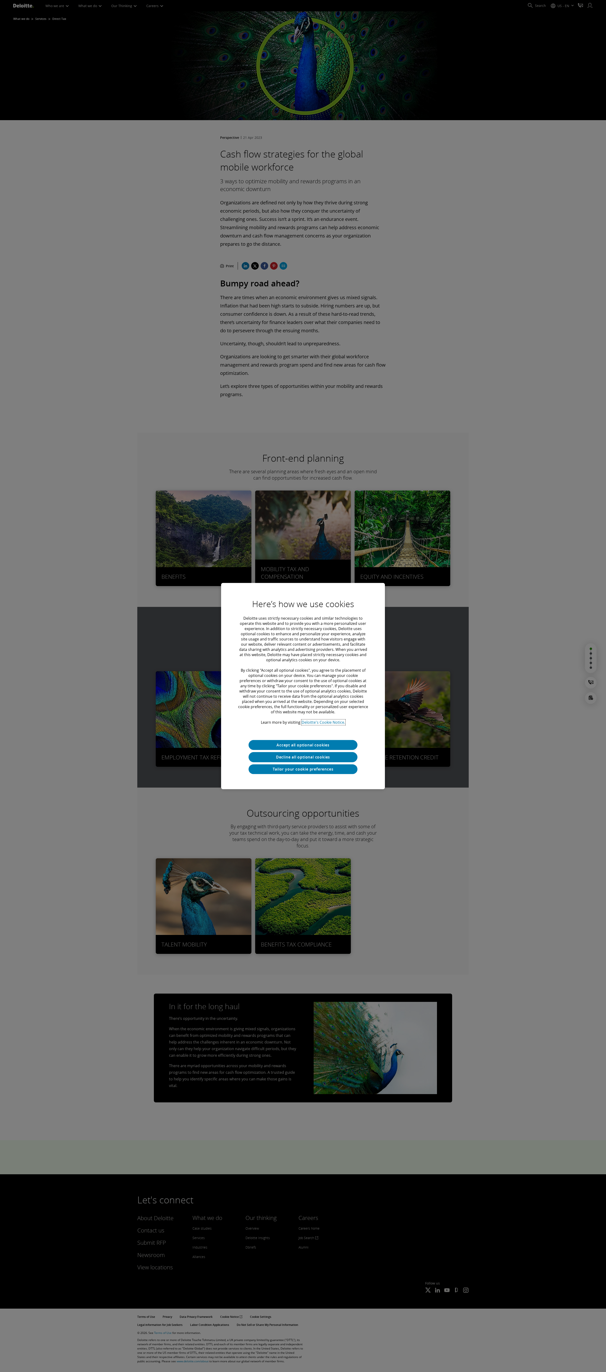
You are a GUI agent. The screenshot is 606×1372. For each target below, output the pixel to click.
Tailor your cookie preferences (303, 769)
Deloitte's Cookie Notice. (323, 722)
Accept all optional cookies (303, 744)
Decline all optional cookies (303, 757)
